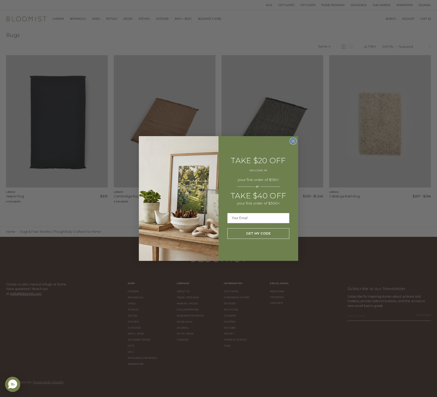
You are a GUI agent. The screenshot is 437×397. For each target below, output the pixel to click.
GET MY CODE (258, 233)
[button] (12, 384)
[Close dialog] (293, 141)
